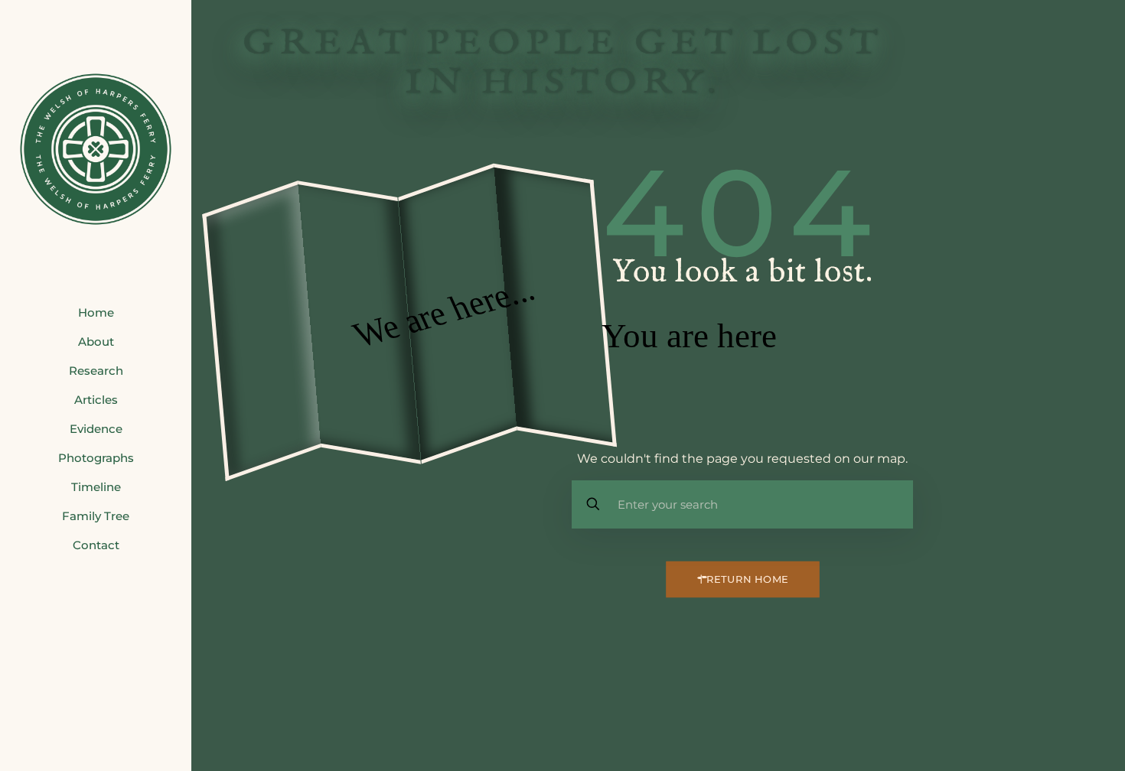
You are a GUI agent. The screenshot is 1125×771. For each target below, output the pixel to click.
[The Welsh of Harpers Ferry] (95, 149)
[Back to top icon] (1051, 740)
